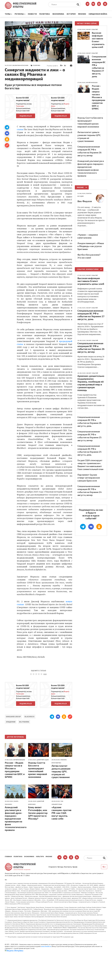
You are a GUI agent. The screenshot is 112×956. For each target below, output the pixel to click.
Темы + (8, 14)
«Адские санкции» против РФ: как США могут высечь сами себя (61, 813)
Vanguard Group (13, 717)
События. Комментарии (87, 269)
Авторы (60, 867)
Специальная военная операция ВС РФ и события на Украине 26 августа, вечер (90, 347)
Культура (40, 856)
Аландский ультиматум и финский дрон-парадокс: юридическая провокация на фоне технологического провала (15, 818)
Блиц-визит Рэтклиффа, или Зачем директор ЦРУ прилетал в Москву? (38, 813)
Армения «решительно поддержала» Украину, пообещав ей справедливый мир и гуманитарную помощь (90, 382)
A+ (61, 65)
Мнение (82, 14)
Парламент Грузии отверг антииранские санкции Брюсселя (88, 477)
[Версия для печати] (71, 65)
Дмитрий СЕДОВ (43, 759)
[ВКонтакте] (7, 133)
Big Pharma (24, 722)
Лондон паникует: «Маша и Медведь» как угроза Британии (90, 246)
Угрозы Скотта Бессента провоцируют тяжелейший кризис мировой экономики (37, 769)
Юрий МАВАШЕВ (19, 759)
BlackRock (29, 717)
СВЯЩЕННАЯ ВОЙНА (98, 14)
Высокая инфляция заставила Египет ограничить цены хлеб (90, 281)
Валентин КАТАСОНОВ (20, 65)
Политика (44, 14)
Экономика (58, 14)
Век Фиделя (84, 201)
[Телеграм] (7, 127)
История (71, 14)
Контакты (68, 867)
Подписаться (26, 116)
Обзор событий (92, 29)
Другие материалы (15, 737)
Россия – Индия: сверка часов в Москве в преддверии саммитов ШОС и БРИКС (15, 769)
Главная (8, 856)
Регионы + (20, 14)
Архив (75, 867)
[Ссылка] (7, 145)
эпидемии (10, 722)
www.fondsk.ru (46, 946)
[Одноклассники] (7, 139)
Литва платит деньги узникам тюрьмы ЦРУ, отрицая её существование (61, 771)
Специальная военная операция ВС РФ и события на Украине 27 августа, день (90, 314)
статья (20, 129)
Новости (32, 14)
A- (65, 65)
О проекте (53, 867)
